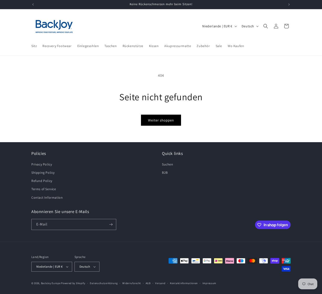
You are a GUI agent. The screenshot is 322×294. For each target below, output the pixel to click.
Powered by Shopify (73, 283)
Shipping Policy (43, 172)
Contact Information (47, 197)
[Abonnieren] (111, 224)
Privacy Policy (41, 164)
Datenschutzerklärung (104, 283)
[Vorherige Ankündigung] (33, 4)
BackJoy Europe (51, 283)
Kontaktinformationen (184, 283)
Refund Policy (41, 181)
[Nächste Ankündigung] (289, 4)
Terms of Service (43, 189)
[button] (265, 26)
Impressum (209, 283)
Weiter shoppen (161, 120)
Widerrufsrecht (131, 283)
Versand (160, 283)
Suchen (167, 164)
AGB (148, 283)
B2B (165, 172)
